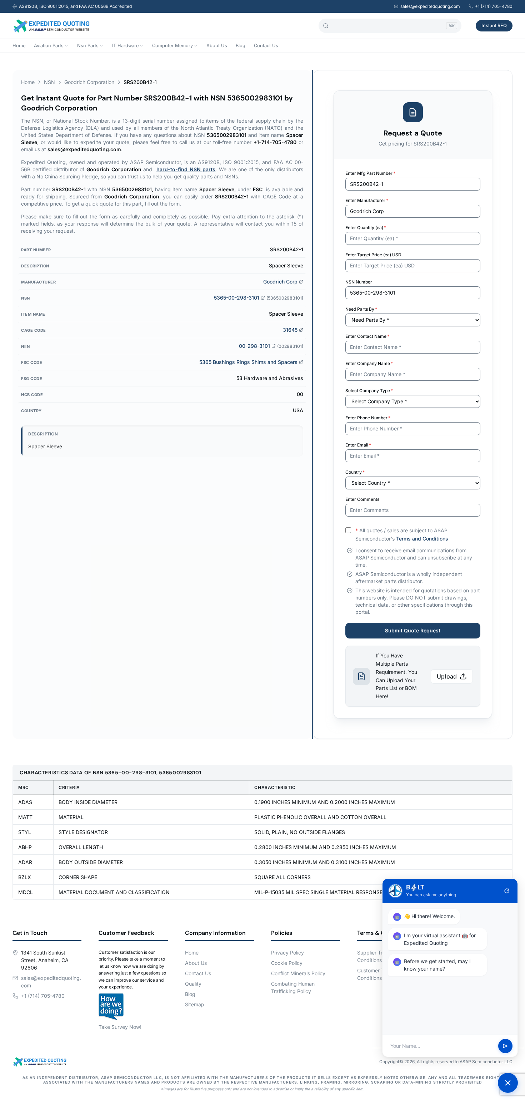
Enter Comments (362, 499)
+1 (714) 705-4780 (493, 6)
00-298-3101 (254, 346)
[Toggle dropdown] (66, 46)
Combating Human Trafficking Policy (293, 987)
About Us (216, 45)
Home (18, 45)
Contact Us (266, 45)
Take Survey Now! (120, 1027)
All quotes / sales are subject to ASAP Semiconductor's (401, 534)
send (505, 1046)
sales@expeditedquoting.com (430, 6)
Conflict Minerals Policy (298, 973)
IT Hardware (125, 45)
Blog (240, 45)
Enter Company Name (369, 363)
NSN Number (358, 282)
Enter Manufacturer (366, 200)
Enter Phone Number (367, 417)
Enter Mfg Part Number (370, 173)
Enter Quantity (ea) (365, 227)
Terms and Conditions (422, 539)
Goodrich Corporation (89, 82)
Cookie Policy (286, 963)
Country (355, 472)
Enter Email (358, 445)
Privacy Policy (287, 952)
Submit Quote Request (412, 630)
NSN (49, 82)
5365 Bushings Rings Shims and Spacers (248, 362)
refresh (506, 891)
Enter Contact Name (367, 336)
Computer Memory (172, 45)
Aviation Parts (49, 45)
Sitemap (194, 1004)
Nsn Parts (88, 45)
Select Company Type (369, 390)
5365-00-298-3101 (236, 298)
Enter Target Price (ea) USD (373, 254)
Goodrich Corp (280, 281)
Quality (193, 984)
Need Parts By (361, 309)
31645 (290, 330)
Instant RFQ (494, 25)
